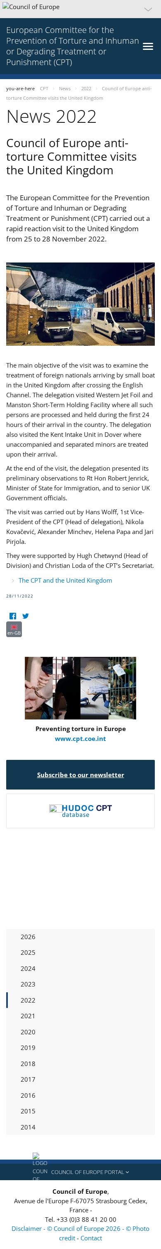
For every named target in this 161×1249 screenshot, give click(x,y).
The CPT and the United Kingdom (65, 580)
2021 (28, 1016)
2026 (28, 937)
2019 (28, 1047)
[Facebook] (12, 616)
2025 (28, 952)
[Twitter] (25, 616)
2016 (28, 1095)
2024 (28, 968)
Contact (91, 1238)
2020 (28, 1032)
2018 (28, 1063)
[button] (80, 9)
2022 (28, 1000)
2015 (28, 1111)
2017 (28, 1079)
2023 (28, 984)
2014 (28, 1127)
